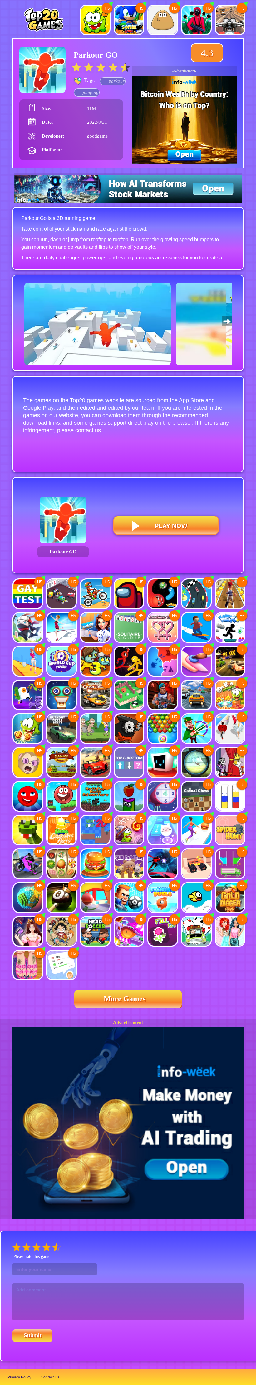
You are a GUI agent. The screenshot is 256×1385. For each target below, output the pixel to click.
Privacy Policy (19, 1377)
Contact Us (50, 1377)
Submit (33, 1335)
